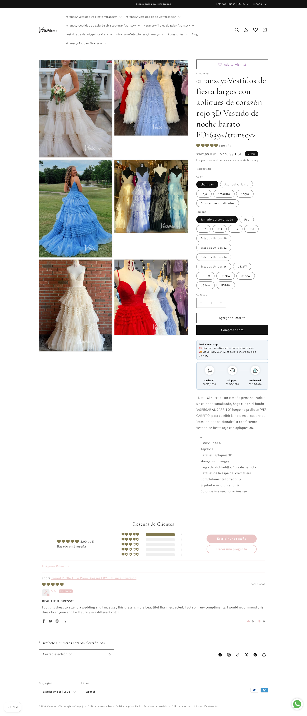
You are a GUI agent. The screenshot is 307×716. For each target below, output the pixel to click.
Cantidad (201, 294)
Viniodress (53, 706)
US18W (205, 276)
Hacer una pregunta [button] (231, 549)
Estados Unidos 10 (214, 238)
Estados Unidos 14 (214, 257)
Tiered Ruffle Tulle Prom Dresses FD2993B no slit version (94, 578)
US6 (235, 229)
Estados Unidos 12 (214, 248)
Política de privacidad (128, 706)
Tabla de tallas (203, 168)
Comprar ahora (232, 330)
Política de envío (181, 706)
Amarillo (224, 194)
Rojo (204, 194)
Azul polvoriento (237, 184)
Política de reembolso (100, 706)
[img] (53, 584)
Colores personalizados (218, 203)
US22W (245, 276)
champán (207, 184)
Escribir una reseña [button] (231, 538)
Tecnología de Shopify (71, 706)
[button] (93, 16)
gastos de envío (210, 160)
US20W (225, 276)
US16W (242, 266)
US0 (246, 219)
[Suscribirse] (109, 654)
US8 (251, 229)
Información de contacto (207, 706)
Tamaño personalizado (217, 219)
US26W (226, 285)
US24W (205, 285)
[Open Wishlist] (255, 29)
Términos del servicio (155, 706)
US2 (203, 229)
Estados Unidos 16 (214, 266)
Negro (245, 194)
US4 (219, 229)
